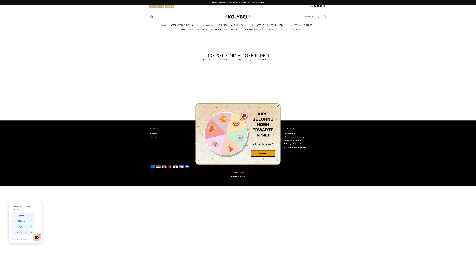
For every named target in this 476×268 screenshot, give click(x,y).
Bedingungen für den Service (293, 144)
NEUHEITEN (223, 25)
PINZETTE (294, 25)
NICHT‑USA (169, 6)
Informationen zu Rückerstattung (294, 137)
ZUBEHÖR (308, 25)
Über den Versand (289, 133)
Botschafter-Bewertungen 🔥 (184, 25)
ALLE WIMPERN (238, 25)
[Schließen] (278, 106)
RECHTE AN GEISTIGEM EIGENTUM (295, 147)
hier (249, 60)
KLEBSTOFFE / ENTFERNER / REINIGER (267, 25)
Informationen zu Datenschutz (293, 140)
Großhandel (231, 29)
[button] (309, 16)
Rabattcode (153, 133)
